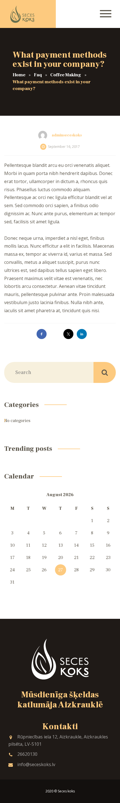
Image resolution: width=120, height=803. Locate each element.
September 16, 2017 (64, 146)
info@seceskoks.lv (36, 764)
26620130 (27, 754)
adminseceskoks (67, 135)
